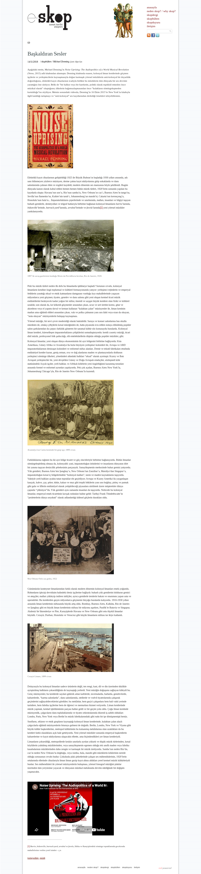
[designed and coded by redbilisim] (165, 868)
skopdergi (152, 14)
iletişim (151, 26)
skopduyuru (153, 22)
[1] (101, 207)
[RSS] (149, 36)
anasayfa (152, 7)
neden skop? (154, 11)
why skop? (169, 11)
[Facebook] (153, 36)
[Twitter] (157, 36)
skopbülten (153, 18)
